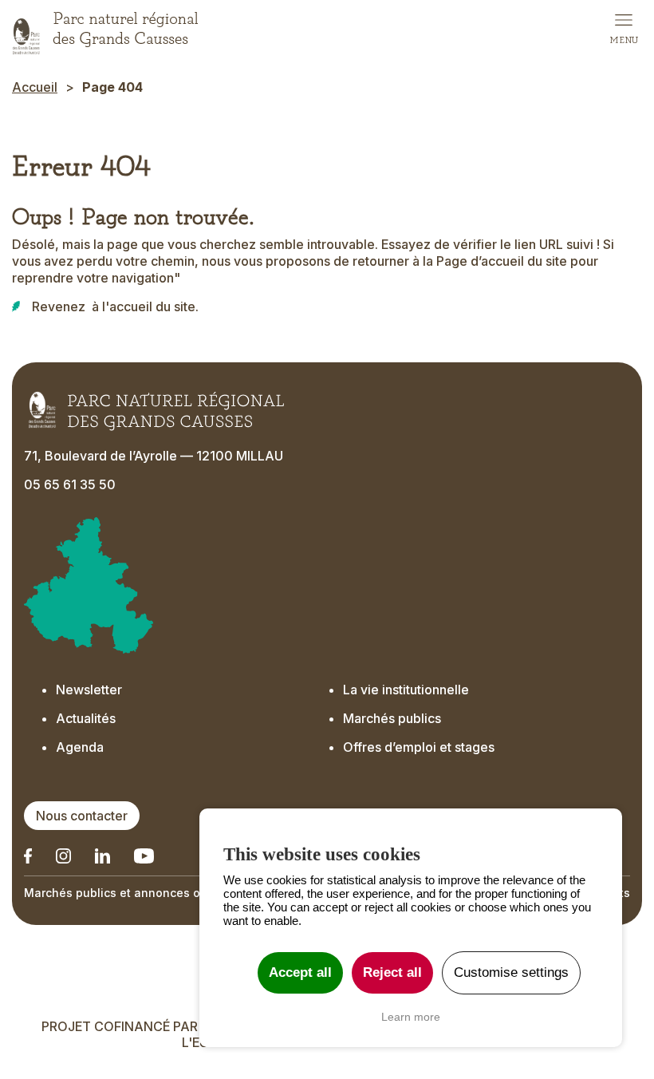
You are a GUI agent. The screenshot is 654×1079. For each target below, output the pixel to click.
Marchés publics (392, 718)
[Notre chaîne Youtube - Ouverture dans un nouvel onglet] (144, 856)
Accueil (34, 87)
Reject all (392, 972)
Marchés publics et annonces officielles (136, 892)
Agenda (80, 747)
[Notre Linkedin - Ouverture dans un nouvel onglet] (28, 856)
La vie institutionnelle (406, 690)
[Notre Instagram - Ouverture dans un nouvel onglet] (63, 856)
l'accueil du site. (150, 306)
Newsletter (89, 690)
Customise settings (511, 972)
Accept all (300, 972)
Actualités (86, 718)
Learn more (410, 1016)
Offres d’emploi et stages (418, 747)
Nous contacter (82, 816)
